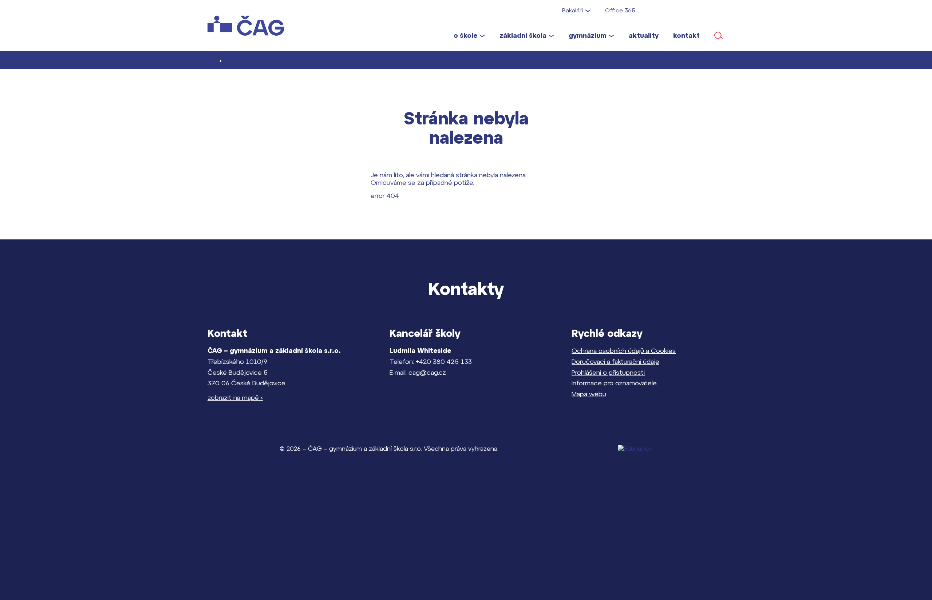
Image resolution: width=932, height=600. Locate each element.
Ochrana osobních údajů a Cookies (624, 350)
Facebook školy (653, 10)
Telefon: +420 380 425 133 (431, 361)
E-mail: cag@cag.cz (418, 372)
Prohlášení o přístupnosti (608, 372)
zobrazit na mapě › (235, 397)
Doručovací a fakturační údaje (615, 361)
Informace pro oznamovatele (614, 383)
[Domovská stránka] (253, 26)
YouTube (698, 10)
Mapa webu (589, 394)
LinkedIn (720, 10)
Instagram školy (674, 10)
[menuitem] (469, 35)
